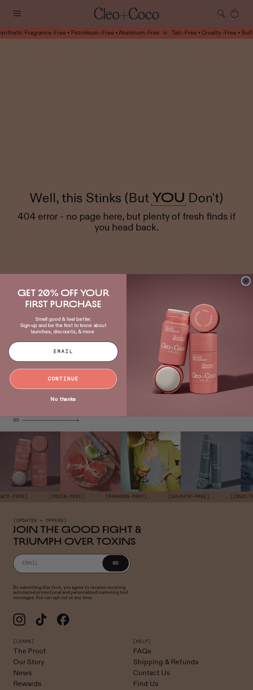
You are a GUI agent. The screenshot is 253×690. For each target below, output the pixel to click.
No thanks (63, 399)
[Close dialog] (246, 281)
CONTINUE (63, 378)
